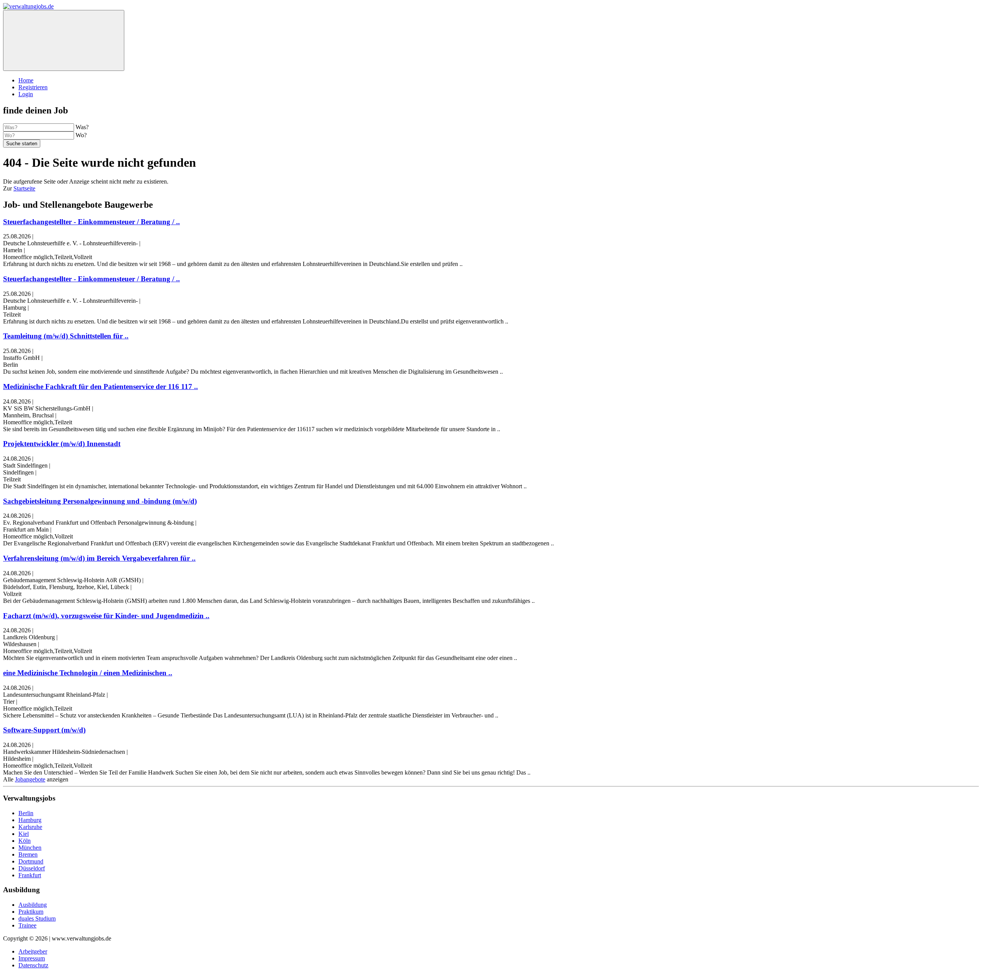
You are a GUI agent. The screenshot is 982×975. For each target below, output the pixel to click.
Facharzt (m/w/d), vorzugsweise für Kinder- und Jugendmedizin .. (106, 616)
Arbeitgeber (32, 951)
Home (25, 80)
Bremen (28, 854)
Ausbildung (32, 904)
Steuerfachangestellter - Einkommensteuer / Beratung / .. (91, 222)
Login (25, 94)
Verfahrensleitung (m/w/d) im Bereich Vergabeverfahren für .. (99, 558)
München (29, 847)
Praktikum (30, 911)
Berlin (25, 813)
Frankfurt (29, 875)
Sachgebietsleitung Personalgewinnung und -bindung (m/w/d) (100, 501)
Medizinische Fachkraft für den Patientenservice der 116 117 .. (100, 386)
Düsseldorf (31, 868)
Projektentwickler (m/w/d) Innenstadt (61, 444)
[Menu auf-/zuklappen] (63, 40)
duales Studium (37, 918)
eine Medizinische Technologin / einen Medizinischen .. (87, 673)
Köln (24, 840)
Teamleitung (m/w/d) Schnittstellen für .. (66, 336)
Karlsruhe (30, 827)
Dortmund (30, 861)
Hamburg (29, 820)
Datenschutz (33, 965)
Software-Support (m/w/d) (44, 730)
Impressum (31, 958)
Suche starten (21, 143)
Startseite (24, 188)
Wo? (81, 135)
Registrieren (33, 87)
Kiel (23, 834)
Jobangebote (30, 779)
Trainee (27, 925)
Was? (82, 127)
